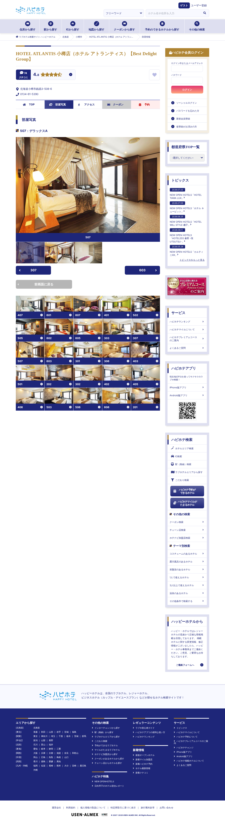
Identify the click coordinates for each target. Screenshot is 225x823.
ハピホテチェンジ (184, 747)
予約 (147, 104)
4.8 (36, 75)
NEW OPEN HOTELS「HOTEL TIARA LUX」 (186, 193)
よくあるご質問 (178, 347)
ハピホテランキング (180, 321)
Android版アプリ (178, 395)
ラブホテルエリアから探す (189, 472)
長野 (51, 740)
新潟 (35, 740)
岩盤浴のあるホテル (180, 569)
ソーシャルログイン (186, 102)
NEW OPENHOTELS (104, 781)
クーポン (118, 104)
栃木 (68, 736)
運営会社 (56, 807)
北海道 (36, 727)
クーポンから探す (124, 29)
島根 (59, 757)
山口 (66, 757)
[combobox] (173, 13)
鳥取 (51, 757)
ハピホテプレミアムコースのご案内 (183, 339)
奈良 (66, 753)
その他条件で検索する (181, 601)
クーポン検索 (176, 522)
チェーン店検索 (178, 530)
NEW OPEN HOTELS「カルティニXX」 (186, 250)
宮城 (66, 732)
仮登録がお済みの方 (186, 126)
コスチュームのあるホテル (183, 553)
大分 (66, 765)
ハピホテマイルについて (182, 329)
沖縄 (35, 770)
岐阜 (43, 748)
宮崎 (74, 765)
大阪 (35, 753)
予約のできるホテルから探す (162, 29)
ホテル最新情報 (143, 768)
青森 (35, 732)
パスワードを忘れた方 (187, 110)
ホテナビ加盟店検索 (180, 537)
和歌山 (75, 753)
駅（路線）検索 (183, 464)
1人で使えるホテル (179, 577)
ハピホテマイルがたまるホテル (187, 503)
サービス (178, 313)
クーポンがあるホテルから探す (109, 758)
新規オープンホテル (145, 755)
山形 (51, 732)
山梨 (43, 740)
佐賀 (43, 765)
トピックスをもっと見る (192, 259)
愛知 (35, 748)
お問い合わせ (166, 807)
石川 (35, 744)
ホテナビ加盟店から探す (106, 754)
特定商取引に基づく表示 (123, 807)
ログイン (187, 89)
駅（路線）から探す (104, 732)
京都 (51, 753)
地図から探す (96, 29)
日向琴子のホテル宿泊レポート (109, 786)
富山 (43, 744)
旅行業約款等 (148, 807)
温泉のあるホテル (179, 593)
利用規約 (70, 807)
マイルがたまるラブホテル (107, 750)
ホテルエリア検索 (184, 448)
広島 (43, 757)
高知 (59, 761)
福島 (74, 732)
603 (142, 270)
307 (33, 270)
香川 (35, 761)
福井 (51, 744)
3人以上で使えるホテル (182, 585)
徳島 (43, 761)
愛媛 (51, 761)
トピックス (180, 180)
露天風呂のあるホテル (181, 561)
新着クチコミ (142, 772)
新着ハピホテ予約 (144, 764)
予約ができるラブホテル (106, 745)
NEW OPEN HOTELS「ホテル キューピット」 (187, 207)
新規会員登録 (183, 118)
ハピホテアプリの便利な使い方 (150, 732)
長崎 (51, 765)
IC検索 (178, 456)
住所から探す (28, 29)
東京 (35, 736)
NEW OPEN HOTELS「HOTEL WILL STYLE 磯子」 (186, 220)
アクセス (89, 104)
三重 (59, 748)
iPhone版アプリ (178, 387)
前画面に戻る (43, 284)
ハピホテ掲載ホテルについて (190, 760)
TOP (32, 104)
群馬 (84, 736)
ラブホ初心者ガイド (145, 728)
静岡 (51, 748)
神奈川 (44, 736)
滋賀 (59, 753)
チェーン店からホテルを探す (108, 763)
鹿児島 (83, 765)
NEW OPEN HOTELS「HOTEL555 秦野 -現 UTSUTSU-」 (181, 236)
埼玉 (53, 736)
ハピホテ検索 (181, 440)
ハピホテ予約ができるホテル (187, 491)
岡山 (35, 757)
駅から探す (50, 29)
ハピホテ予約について (187, 736)
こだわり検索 (182, 480)
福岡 (35, 765)
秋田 (43, 732)
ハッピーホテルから (187, 621)
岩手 (59, 732)
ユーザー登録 (199, 5)
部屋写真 (60, 104)
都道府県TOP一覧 (185, 147)
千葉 (61, 736)
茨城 (76, 736)
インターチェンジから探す (107, 728)
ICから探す (72, 29)
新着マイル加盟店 (144, 759)
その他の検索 (197, 29)
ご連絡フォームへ (185, 664)
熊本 (59, 765)
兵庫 (43, 753)
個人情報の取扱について (92, 807)
